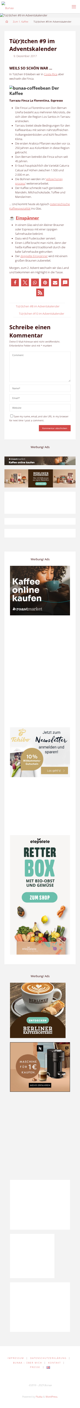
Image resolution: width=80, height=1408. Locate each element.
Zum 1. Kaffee (20, 21)
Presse (35, 1367)
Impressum (16, 1358)
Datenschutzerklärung (48, 1358)
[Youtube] (52, 1376)
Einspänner (27, 218)
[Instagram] (44, 1376)
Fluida (38, 1396)
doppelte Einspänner (34, 256)
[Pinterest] (36, 1376)
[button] (15, 282)
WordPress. (52, 1396)
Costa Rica (50, 74)
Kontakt (54, 1362)
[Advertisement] (40, 1136)
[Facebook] (27, 1376)
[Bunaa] (8, 6)
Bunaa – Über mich (27, 1362)
